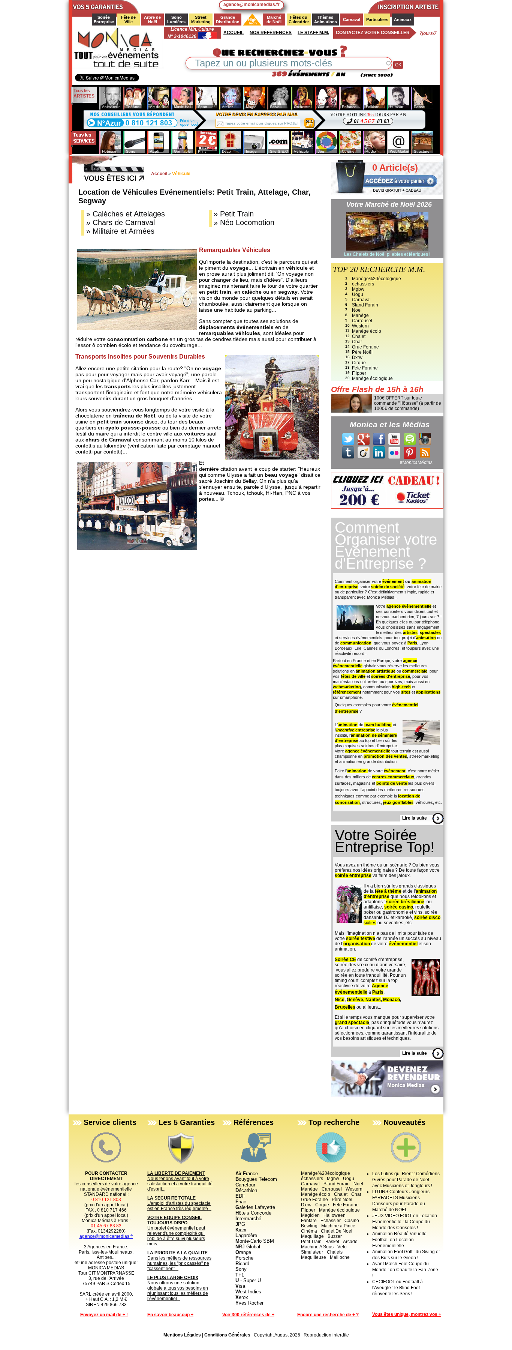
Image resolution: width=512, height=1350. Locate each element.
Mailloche (340, 1257)
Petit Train (311, 1241)
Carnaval (351, 19)
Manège (360, 315)
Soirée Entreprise (104, 19)
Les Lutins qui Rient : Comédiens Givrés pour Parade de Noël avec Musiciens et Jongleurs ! (406, 1179)
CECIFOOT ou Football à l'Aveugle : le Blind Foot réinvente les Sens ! (397, 1287)
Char (357, 341)
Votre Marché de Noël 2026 (389, 204)
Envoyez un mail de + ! (104, 1314)
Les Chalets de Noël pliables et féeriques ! (387, 254)
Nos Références (271, 32)
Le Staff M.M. (313, 32)
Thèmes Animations (325, 19)
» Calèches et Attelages (125, 214)
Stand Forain (365, 305)
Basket (332, 1241)
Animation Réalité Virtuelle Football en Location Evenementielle (399, 1239)
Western (360, 326)
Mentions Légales (182, 1335)
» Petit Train (234, 214)
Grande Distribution (228, 19)
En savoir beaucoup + (170, 1314)
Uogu (357, 294)
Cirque (359, 362)
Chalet (358, 336)
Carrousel (362, 320)
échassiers (363, 284)
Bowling (309, 1225)
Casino (351, 1220)
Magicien (310, 1215)
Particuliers (377, 19)
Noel (357, 310)
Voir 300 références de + (248, 1314)
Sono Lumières (176, 19)
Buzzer (335, 1236)
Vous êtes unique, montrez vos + (406, 1314)
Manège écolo (366, 331)
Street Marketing (201, 19)
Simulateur (312, 1252)
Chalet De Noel (336, 1231)
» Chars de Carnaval (120, 222)
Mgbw (358, 289)
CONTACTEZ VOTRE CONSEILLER (373, 32)
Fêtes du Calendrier (299, 19)
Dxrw (357, 357)
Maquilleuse (313, 1257)
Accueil (233, 32)
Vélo (342, 1246)
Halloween (334, 1215)
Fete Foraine (365, 368)
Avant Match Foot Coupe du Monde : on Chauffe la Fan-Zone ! (405, 1269)
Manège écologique (372, 378)
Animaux (403, 19)
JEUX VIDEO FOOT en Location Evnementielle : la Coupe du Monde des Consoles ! (404, 1221)
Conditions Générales (227, 1335)
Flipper (359, 373)
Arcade (350, 1241)
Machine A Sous (317, 1246)
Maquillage (312, 1236)
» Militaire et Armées (120, 231)
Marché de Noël (274, 19)
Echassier (330, 1220)
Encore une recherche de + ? (328, 1314)
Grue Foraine (365, 347)
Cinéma (309, 1231)
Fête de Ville (129, 19)
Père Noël (362, 352)
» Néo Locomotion (244, 222)
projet (309, 123)
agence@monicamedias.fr (251, 4)
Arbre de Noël (153, 19)
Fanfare (309, 1220)
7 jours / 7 (428, 33)
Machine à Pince (338, 1225)
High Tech (250, 21)
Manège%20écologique (376, 278)
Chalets (335, 1252)
